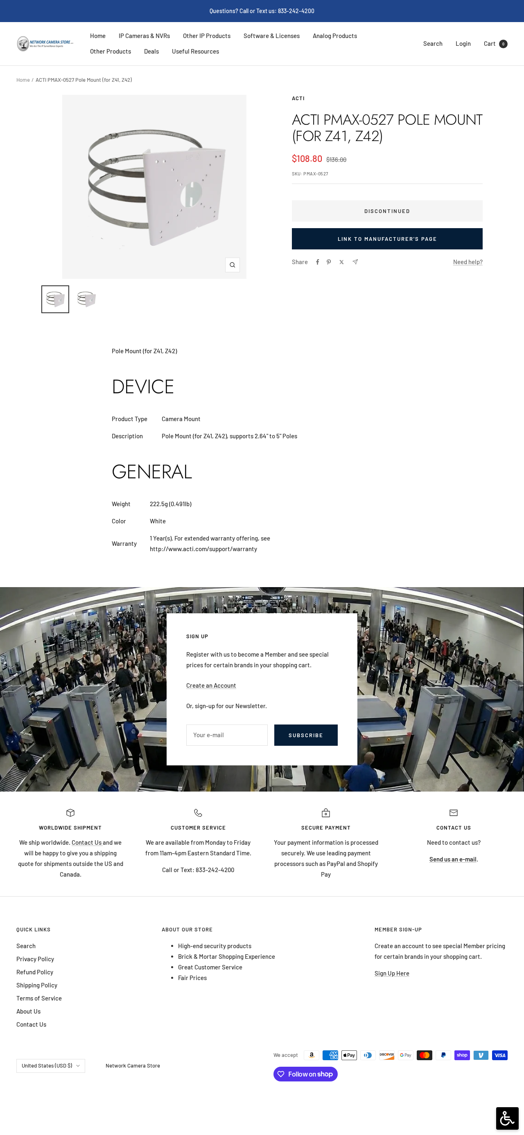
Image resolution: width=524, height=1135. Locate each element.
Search (433, 43)
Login (463, 43)
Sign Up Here (392, 973)
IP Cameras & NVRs (144, 35)
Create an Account (211, 685)
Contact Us (87, 842)
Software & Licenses (272, 35)
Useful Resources (195, 51)
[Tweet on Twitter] (341, 262)
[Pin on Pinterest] (329, 262)
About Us (28, 1011)
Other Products (110, 51)
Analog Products (335, 35)
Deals (151, 51)
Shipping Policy (36, 985)
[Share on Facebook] (317, 262)
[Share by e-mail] (355, 262)
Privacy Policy (35, 958)
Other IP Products (206, 35)
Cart (494, 43)
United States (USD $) (47, 1065)
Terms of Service (39, 998)
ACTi (298, 98)
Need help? (468, 261)
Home (98, 35)
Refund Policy (34, 972)
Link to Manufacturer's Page (387, 239)
